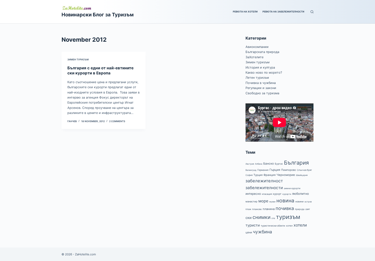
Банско (268, 163)
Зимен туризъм (78, 59)
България (296, 162)
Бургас (279, 163)
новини (299, 201)
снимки (262, 217)
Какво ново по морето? (264, 72)
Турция (258, 174)
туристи (253, 225)
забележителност (264, 180)
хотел (289, 225)
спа (273, 218)
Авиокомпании (257, 47)
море (263, 200)
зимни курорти (292, 188)
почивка (285, 208)
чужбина (262, 232)
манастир (251, 201)
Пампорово (288, 169)
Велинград (251, 170)
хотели (300, 225)
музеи (272, 201)
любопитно (300, 194)
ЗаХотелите (254, 57)
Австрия (250, 164)
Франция (269, 174)
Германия (263, 169)
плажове (257, 209)
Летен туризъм (257, 77)
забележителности (264, 187)
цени (249, 232)
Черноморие (286, 175)
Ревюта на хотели (245, 11)
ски (249, 217)
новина (285, 201)
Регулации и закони (261, 88)
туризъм (288, 216)
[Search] (312, 11)
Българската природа (262, 52)
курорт (277, 193)
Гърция (275, 170)
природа (299, 209)
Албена (258, 164)
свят (307, 209)
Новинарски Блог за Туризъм (98, 15)
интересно (253, 194)
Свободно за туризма (262, 93)
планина (269, 209)
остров (308, 201)
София (249, 175)
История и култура (260, 67)
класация (267, 194)
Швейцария (302, 175)
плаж (248, 209)
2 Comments (117, 121)
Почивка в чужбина (261, 83)
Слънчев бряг (304, 170)
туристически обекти (273, 225)
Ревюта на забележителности (283, 11)
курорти (286, 194)
